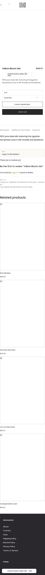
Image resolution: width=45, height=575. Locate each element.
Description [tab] (4, 130)
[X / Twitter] (11, 568)
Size (5, 92)
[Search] (4, 5)
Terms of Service (10, 550)
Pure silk (12, 187)
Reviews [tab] (36, 130)
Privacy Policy (9, 546)
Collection (12, 182)
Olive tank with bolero (7, 350)
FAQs (5, 534)
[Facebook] (4, 568)
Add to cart (22, 112)
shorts (18, 187)
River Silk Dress (5, 273)
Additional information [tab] (21, 130)
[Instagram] (7, 568)
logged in (15, 172)
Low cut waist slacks (7, 427)
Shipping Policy (9, 538)
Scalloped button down (8, 504)
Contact (7, 530)
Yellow (30, 187)
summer (24, 187)
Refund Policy (9, 542)
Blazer (7, 187)
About (6, 526)
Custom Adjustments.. (22, 104)
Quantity (8, 98)
